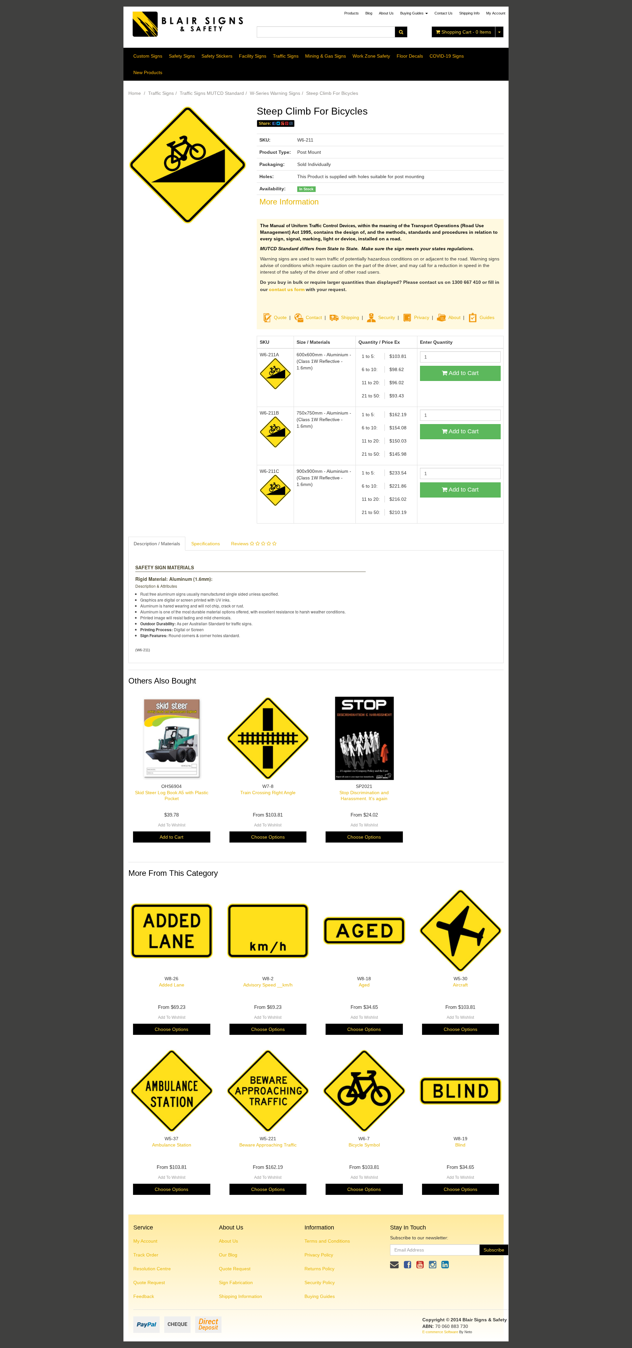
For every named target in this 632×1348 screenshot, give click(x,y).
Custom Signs (147, 56)
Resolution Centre (152, 1268)
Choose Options (268, 837)
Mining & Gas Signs (325, 56)
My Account (145, 1241)
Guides (487, 317)
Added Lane (171, 984)
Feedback (143, 1296)
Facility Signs (252, 56)
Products (351, 13)
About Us (386, 13)
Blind (460, 1144)
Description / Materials (157, 543)
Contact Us (443, 13)
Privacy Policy (318, 1254)
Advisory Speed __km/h (268, 984)
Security (386, 317)
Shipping (350, 317)
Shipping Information (240, 1296)
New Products (147, 72)
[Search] (401, 32)
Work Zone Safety (371, 56)
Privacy (421, 317)
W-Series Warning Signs (275, 93)
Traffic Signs (286, 56)
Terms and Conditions (327, 1241)
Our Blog (228, 1254)
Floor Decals (410, 56)
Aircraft (460, 984)
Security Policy (319, 1282)
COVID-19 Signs (447, 56)
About (454, 317)
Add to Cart (463, 373)
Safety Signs (182, 56)
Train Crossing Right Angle (268, 792)
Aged (364, 984)
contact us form (286, 289)
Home (134, 93)
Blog (368, 13)
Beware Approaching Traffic (268, 1144)
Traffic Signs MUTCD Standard (212, 93)
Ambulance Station (171, 1144)
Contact (314, 317)
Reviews (240, 543)
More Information (289, 201)
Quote (280, 317)
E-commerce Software (440, 1332)
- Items (466, 32)
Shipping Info (469, 13)
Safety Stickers (216, 56)
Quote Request (149, 1282)
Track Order (145, 1254)
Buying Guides (412, 13)
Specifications (205, 543)
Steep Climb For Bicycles (332, 93)
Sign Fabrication (236, 1282)
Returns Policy (319, 1268)
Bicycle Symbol (364, 1144)
